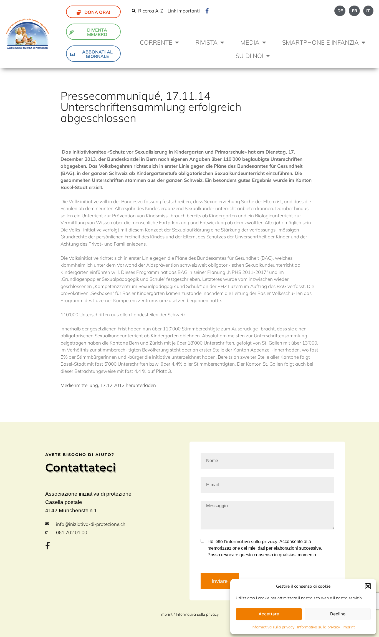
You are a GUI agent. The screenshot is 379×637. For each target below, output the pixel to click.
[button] (368, 586)
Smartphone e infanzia (320, 42)
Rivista (206, 42)
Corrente (156, 42)
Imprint (349, 627)
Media (249, 42)
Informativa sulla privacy (273, 627)
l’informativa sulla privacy (250, 541)
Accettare (269, 613)
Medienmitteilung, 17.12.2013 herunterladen (108, 385)
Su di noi (249, 56)
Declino (337, 613)
